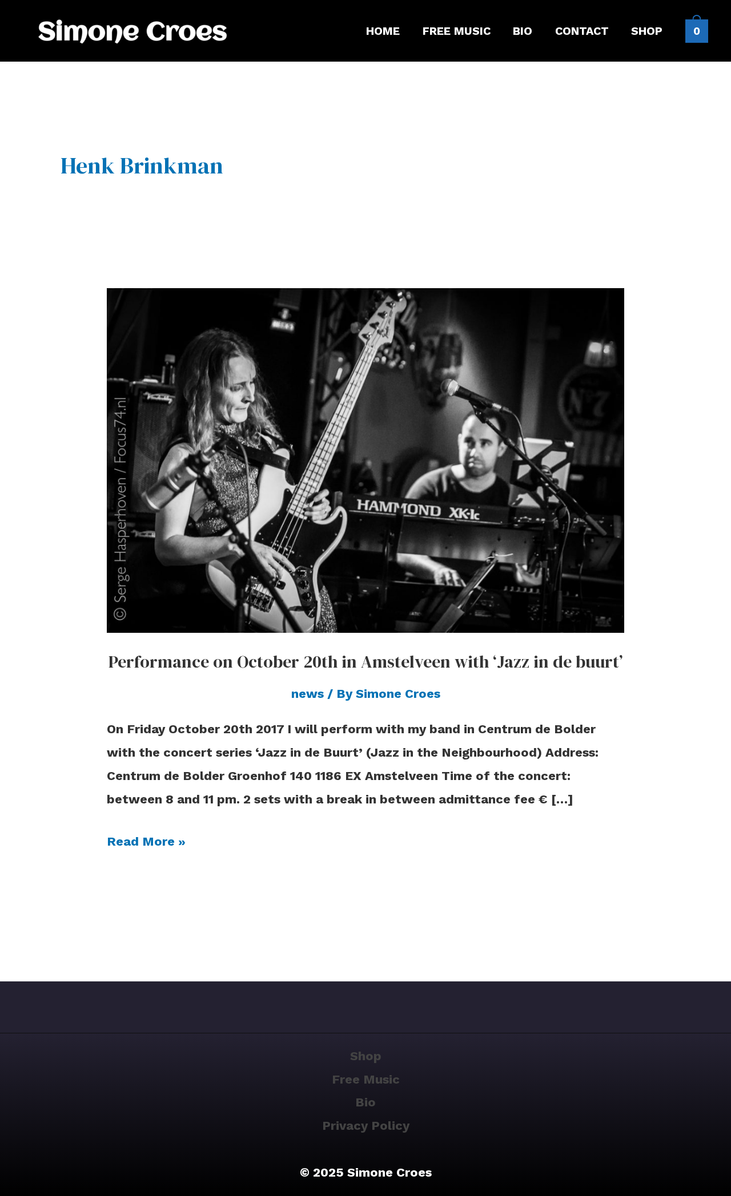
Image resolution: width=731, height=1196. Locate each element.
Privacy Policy (365, 1125)
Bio (365, 1102)
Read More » (146, 839)
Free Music (366, 1079)
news (307, 693)
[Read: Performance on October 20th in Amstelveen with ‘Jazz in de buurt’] (366, 459)
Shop (365, 1056)
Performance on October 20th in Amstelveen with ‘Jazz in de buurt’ (365, 661)
